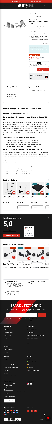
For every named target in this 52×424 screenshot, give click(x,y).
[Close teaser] (44, 415)
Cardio (5, 338)
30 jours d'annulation (37, 1)
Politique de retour (30, 332)
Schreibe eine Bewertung (11, 235)
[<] (3, 1)
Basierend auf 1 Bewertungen (9, 231)
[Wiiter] (47, 180)
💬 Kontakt (29, 359)
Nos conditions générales (32, 329)
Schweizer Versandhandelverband (11, 364)
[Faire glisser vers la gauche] (6, 25)
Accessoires (6, 352)
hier (31, 320)
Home (4, 10)
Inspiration (6, 373)
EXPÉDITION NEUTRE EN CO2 (10, 375)
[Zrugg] (44, 180)
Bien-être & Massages (8, 349)
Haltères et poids (10, 10)
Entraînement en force (8, 332)
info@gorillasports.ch (10, 396)
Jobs (28, 343)
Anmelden (41, 315)
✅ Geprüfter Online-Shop (32, 361)
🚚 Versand (29, 364)
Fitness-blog (6, 370)
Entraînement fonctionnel (9, 340)
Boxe (5, 343)
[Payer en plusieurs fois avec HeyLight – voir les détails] (42, 63)
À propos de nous (7, 361)
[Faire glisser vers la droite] (23, 25)
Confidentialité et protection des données (35, 335)
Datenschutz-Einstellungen (32, 338)
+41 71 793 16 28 (9, 390)
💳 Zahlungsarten (30, 367)
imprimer (28, 340)
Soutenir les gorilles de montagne (11, 367)
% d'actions (6, 329)
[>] (48, 1)
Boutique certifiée (17, 1)
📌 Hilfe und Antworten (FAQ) (33, 370)
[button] (7, 5)
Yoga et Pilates (7, 346)
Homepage (6, 359)
